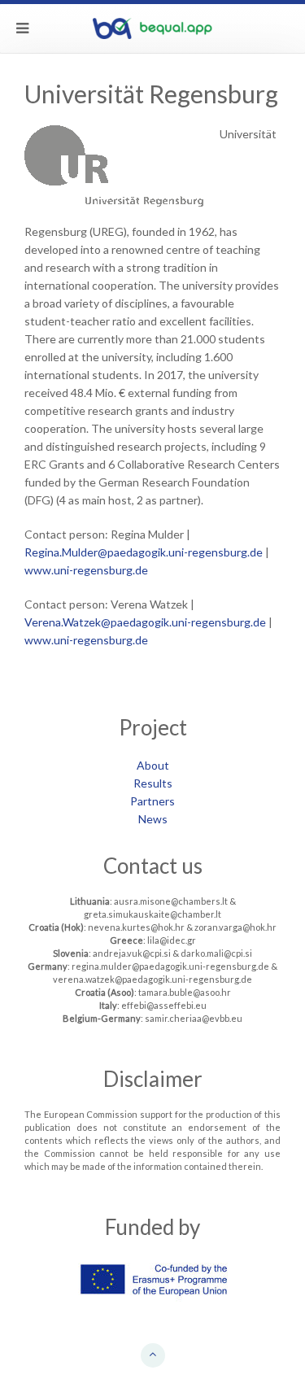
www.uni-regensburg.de (86, 570)
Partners (152, 801)
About (153, 765)
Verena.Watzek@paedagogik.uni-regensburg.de (145, 622)
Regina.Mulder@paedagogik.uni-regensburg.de (144, 552)
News (153, 819)
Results (152, 783)
